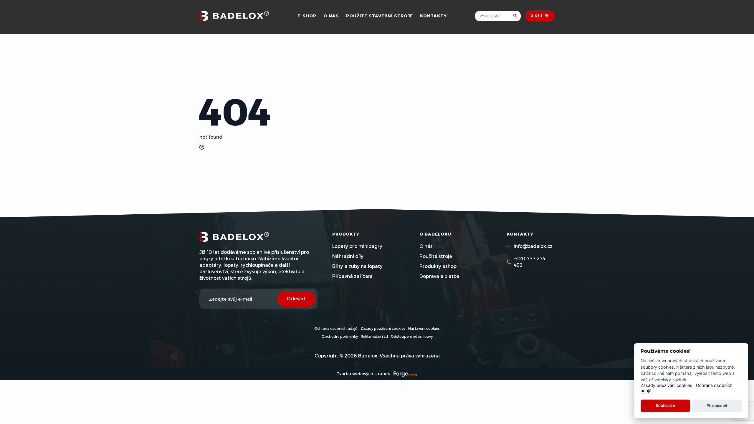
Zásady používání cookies (383, 328)
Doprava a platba (439, 276)
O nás (331, 16)
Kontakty (433, 16)
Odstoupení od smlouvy (412, 336)
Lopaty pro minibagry (357, 246)
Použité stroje (435, 256)
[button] (517, 16)
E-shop (306, 16)
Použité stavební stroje (379, 16)
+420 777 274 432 (529, 262)
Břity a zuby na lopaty (357, 266)
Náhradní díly (347, 256)
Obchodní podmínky (340, 336)
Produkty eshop (438, 266)
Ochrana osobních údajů (336, 328)
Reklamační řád (374, 336)
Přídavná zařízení (352, 276)
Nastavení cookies (424, 328)
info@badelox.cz (533, 246)
